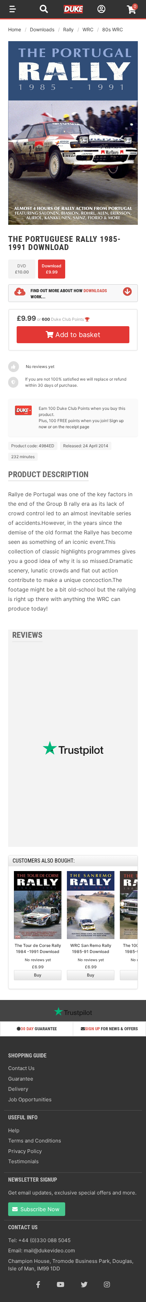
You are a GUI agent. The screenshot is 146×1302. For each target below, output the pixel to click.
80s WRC (112, 29)
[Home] (73, 12)
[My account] (100, 10)
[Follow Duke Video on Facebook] (38, 1285)
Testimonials (23, 1161)
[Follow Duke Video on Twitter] (84, 1285)
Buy (37, 975)
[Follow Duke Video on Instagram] (107, 1285)
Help (13, 1130)
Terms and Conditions (34, 1140)
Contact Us (21, 1068)
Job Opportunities (30, 1099)
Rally (68, 29)
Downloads (42, 29)
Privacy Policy (25, 1151)
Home (14, 29)
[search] (44, 9)
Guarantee (20, 1078)
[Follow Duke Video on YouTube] (61, 1285)
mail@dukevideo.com (49, 1250)
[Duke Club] (23, 413)
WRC (88, 29)
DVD (22, 268)
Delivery (18, 1089)
